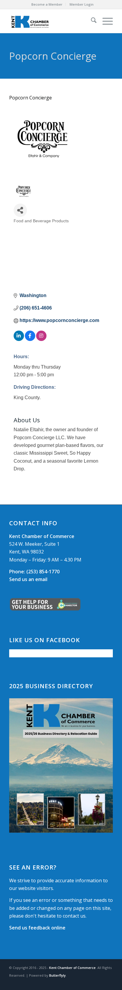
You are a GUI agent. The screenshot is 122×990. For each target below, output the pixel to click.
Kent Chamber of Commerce (72, 967)
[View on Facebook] (30, 339)
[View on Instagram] (41, 339)
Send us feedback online (37, 927)
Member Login (82, 4)
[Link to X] (99, 982)
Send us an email (28, 579)
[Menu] (105, 21)
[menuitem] (47, 4)
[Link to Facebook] (90, 982)
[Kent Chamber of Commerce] (50, 21)
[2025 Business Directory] (61, 765)
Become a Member (46, 4)
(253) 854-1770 (34, 571)
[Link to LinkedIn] (108, 982)
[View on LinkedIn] (19, 339)
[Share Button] (20, 210)
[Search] (91, 21)
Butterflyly (57, 975)
